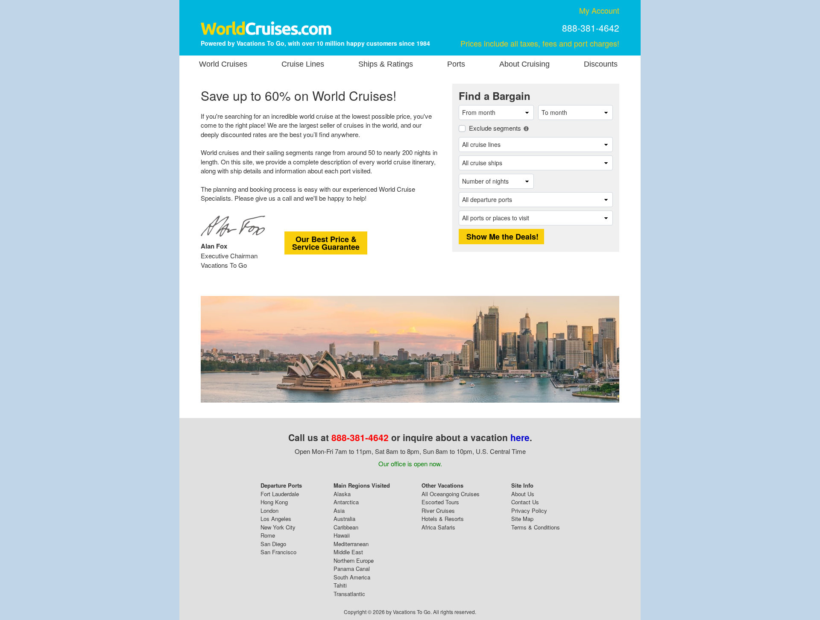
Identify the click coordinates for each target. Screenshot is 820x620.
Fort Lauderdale (280, 494)
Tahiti (340, 585)
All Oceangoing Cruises (451, 494)
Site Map (522, 519)
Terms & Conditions (535, 527)
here (520, 437)
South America (352, 577)
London (269, 510)
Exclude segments (495, 127)
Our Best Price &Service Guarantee (326, 243)
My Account (599, 10)
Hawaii (342, 535)
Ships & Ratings (385, 64)
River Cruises (438, 510)
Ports (456, 64)
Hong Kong (274, 502)
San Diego (273, 544)
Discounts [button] (601, 64)
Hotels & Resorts (443, 519)
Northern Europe (354, 560)
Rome (268, 535)
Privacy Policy (529, 510)
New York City (278, 527)
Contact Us (525, 502)
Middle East (348, 552)
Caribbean (346, 527)
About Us (522, 494)
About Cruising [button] (524, 64)
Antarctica (346, 502)
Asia (339, 510)
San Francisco (278, 552)
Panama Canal (352, 568)
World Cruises (223, 64)
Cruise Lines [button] (302, 64)
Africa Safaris (438, 527)
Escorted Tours (440, 502)
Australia (344, 519)
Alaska (342, 494)
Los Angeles (276, 519)
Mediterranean (351, 544)
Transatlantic (349, 594)
